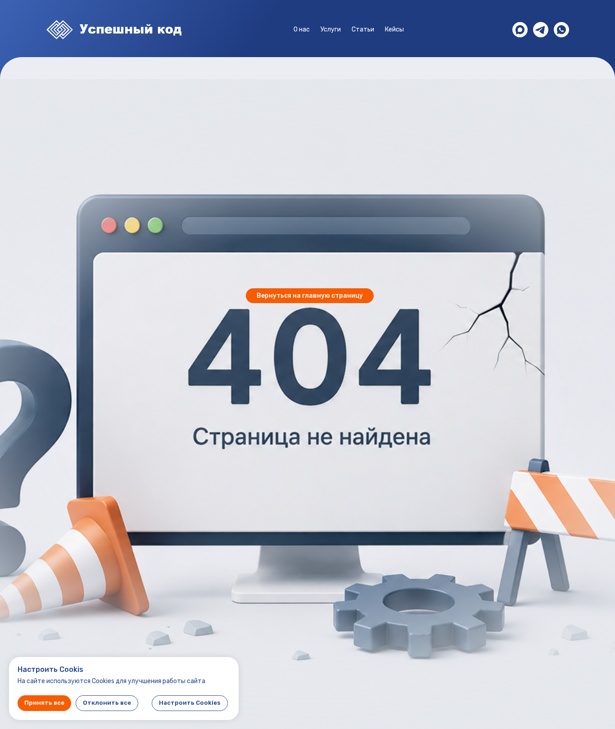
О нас (302, 29)
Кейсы (394, 29)
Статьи (363, 29)
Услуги (331, 29)
